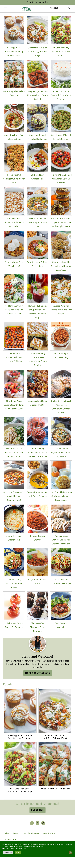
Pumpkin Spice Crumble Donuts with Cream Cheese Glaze (61, 539)
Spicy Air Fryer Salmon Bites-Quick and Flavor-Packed (37, 95)
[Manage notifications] (70, 852)
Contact (15, 833)
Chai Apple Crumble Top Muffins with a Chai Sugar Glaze (61, 266)
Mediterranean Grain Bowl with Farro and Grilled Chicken (14, 309)
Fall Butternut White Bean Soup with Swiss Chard (37, 222)
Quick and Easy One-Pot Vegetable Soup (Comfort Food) (14, 496)
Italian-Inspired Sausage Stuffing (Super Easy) (14, 178)
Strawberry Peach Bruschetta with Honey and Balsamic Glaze (14, 404)
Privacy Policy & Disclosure (30, 833)
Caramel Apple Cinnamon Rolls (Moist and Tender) (14, 222)
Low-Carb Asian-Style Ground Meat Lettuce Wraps (61, 51)
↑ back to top (11, 839)
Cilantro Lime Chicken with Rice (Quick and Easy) (37, 51)
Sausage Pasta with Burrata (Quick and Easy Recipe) (61, 309)
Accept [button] (17, 852)
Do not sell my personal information (15, 849)
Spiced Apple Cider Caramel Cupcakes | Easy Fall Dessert (14, 51)
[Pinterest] (37, 823)
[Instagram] (43, 823)
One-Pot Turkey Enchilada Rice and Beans (14, 583)
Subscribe (37, 810)
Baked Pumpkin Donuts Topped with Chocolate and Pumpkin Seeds (61, 222)
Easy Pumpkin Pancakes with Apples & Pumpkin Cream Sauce (61, 496)
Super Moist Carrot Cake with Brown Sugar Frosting (61, 95)
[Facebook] (32, 823)
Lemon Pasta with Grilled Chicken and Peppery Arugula (14, 452)
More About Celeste (37, 672)
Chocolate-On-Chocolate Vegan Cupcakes (37, 627)
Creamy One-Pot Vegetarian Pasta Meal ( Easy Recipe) (61, 452)
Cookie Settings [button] (8, 852)
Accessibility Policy (49, 833)
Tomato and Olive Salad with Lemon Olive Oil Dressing (61, 178)
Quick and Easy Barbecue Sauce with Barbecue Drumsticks (37, 452)
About (7, 833)
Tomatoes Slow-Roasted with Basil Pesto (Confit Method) (14, 357)
